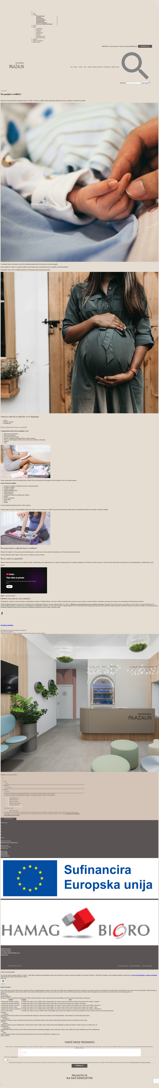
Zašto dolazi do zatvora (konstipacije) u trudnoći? (13, 630)
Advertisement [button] (4, 1026)
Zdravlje (38, 35)
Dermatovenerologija (14, 803)
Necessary (5, 995)
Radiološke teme (13, 799)
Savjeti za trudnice (7, 625)
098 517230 (4, 851)
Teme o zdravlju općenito (16, 806)
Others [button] (2, 1031)
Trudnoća (38, 31)
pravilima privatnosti (11, 815)
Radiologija (40, 18)
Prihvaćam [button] (3, 978)
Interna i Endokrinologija (44, 24)
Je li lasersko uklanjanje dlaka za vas (10, 952)
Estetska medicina (14, 804)
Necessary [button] (3, 993)
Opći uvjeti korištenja (134, 965)
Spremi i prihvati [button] (5, 1035)
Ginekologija (40, 16)
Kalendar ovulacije (6, 948)
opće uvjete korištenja (138, 975)
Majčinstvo (38, 33)
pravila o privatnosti (151, 975)
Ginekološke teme (14, 798)
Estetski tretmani (41, 22)
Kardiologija (40, 21)
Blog (34, 27)
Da (7, 1060)
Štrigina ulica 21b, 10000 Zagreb (128, 46)
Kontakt (35, 39)
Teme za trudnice (13, 801)
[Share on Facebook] (2, 614)
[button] (135, 65)
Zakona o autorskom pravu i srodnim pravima (87, 604)
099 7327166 (4, 854)
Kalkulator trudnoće (6, 950)
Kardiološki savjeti (40, 36)
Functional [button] (3, 1012)
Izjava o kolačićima (147, 965)
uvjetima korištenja (73, 813)
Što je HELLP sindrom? (7, 631)
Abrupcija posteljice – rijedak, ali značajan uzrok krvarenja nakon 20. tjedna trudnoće (23, 633)
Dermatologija (41, 20)
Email (6, 789)
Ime (5, 781)
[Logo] (16, 65)
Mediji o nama (36, 42)
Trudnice (39, 17)
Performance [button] (4, 1017)
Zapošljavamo (107, 67)
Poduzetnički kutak (40, 37)
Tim (34, 13)
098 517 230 (105, 46)
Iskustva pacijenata (38, 40)
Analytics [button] (3, 1021)
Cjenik (34, 25)
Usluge (35, 14)
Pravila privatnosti (122, 965)
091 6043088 (4, 852)
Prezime (6, 785)
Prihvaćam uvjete (9, 808)
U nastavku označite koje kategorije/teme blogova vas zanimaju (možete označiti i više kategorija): (29, 794)
